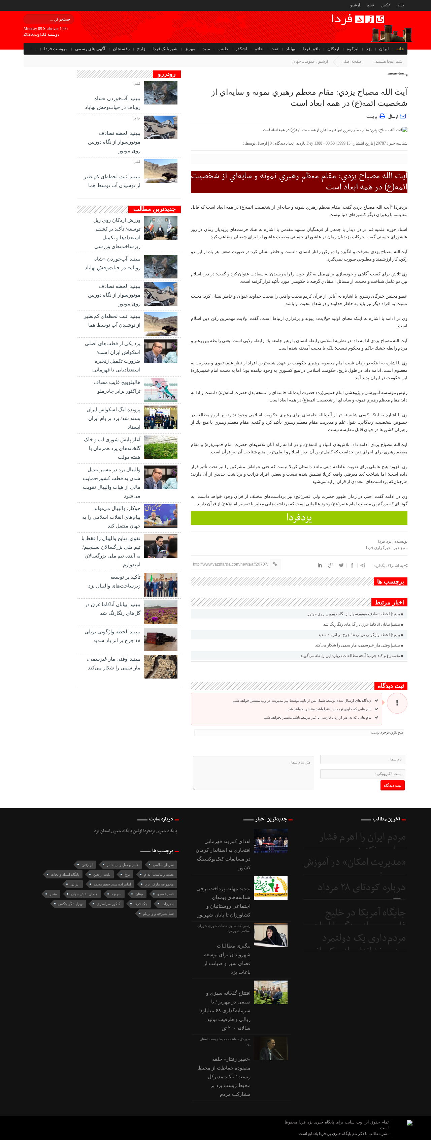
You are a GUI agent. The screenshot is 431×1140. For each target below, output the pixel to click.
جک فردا (140, 904)
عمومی (309, 61)
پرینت (372, 116)
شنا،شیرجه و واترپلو (158, 913)
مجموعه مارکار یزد (159, 884)
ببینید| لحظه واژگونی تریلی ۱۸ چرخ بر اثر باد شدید (359, 634)
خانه (400, 5)
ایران (384, 48)
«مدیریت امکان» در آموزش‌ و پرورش (354, 869)
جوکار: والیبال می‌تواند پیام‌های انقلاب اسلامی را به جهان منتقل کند (111, 517)
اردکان (333, 48)
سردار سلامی (163, 865)
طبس (223, 48)
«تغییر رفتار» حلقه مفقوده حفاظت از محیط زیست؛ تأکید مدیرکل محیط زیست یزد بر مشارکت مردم (224, 1076)
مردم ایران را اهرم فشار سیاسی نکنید (362, 844)
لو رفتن (87, 865)
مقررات (168, 904)
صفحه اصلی (351, 61)
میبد (206, 48)
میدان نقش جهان (84, 894)
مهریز (190, 48)
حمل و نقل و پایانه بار (123, 865)
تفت (274, 48)
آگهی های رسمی (90, 48)
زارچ (141, 48)
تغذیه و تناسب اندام (159, 874)
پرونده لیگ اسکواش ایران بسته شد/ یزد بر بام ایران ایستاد (113, 418)
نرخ (127, 874)
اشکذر (241, 48)
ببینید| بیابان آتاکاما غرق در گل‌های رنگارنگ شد (361, 624)
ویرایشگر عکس (70, 904)
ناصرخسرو (165, 894)
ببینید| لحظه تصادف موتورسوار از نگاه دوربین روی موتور (353, 613)
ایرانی (74, 884)
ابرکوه (353, 48)
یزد (369, 48)
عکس (386, 5)
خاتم (259, 48)
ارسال (393, 117)
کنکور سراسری (108, 904)
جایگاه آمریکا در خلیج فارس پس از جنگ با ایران (359, 919)
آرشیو (355, 5)
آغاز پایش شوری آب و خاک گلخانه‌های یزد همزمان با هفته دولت (112, 448)
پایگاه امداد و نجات (65, 874)
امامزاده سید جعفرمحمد (112, 884)
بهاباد (290, 48)
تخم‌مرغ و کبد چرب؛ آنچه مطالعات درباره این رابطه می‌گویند (350, 655)
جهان (296, 61)
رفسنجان (121, 48)
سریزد (116, 894)
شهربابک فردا (165, 48)
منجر (53, 894)
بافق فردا (311, 48)
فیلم (370, 5)
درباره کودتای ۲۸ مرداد (362, 887)
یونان (139, 894)
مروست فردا (56, 48)
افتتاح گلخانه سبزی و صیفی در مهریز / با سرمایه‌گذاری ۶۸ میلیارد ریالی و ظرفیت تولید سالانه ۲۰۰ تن (225, 1010)
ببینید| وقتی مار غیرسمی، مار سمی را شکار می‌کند (357, 645)
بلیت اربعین (101, 874)
